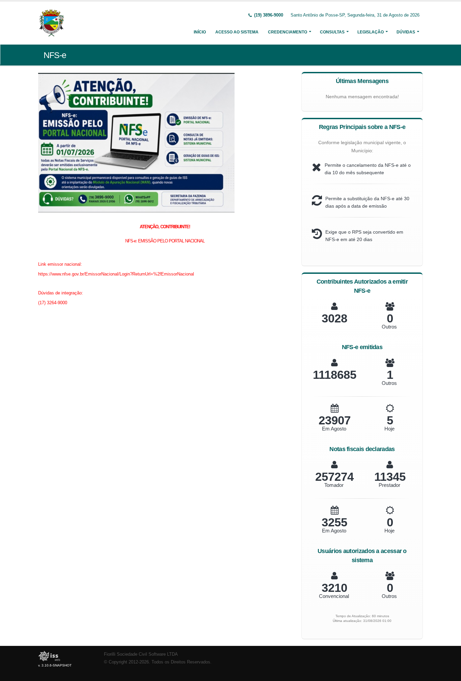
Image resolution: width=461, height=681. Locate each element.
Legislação (370, 32)
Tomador (334, 485)
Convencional (334, 596)
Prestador (389, 485)
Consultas (332, 32)
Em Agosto (334, 428)
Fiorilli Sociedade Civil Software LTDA (141, 654)
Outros (389, 326)
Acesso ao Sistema (237, 32)
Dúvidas (406, 32)
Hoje (389, 428)
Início (200, 32)
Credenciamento (287, 32)
